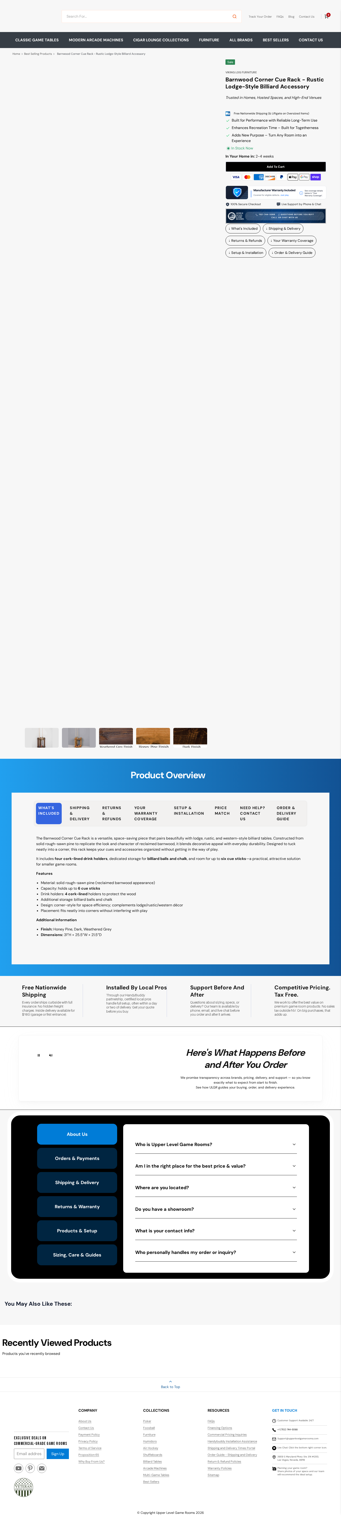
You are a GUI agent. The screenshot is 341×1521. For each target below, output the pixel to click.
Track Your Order (260, 17)
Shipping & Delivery (80, 813)
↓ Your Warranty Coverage (291, 240)
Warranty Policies (220, 1468)
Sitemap (213, 1475)
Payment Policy (89, 1435)
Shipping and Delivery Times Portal (231, 1448)
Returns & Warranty (77, 1207)
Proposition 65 (88, 1455)
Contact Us (307, 17)
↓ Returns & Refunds (245, 240)
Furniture (149, 1435)
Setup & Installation (189, 810)
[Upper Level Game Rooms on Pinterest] (30, 1470)
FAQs (280, 17)
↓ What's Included (242, 228)
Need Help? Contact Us (252, 813)
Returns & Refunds (112, 813)
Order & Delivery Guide (286, 813)
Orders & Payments (77, 1158)
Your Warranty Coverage (146, 813)
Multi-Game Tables (156, 1475)
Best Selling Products (38, 54)
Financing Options (220, 1428)
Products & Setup (77, 1231)
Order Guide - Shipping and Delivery (232, 1455)
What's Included (48, 810)
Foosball (149, 1428)
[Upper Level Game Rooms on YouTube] (18, 1470)
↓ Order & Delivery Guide (292, 252)
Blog (291, 17)
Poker (147, 1421)
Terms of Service (89, 1448)
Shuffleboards (152, 1455)
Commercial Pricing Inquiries (227, 1435)
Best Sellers (276, 40)
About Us (77, 1134)
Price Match (222, 810)
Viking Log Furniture (241, 72)
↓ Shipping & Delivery (283, 228)
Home (16, 54)
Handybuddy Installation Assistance (232, 1441)
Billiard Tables (152, 1461)
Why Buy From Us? (91, 1461)
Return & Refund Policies (224, 1461)
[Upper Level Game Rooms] (32, 16)
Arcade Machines (155, 1468)
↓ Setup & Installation (245, 252)
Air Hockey (150, 1448)
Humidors (150, 1441)
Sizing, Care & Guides (77, 1255)
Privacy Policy (88, 1441)
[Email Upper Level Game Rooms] (41, 1470)
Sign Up (57, 1453)
